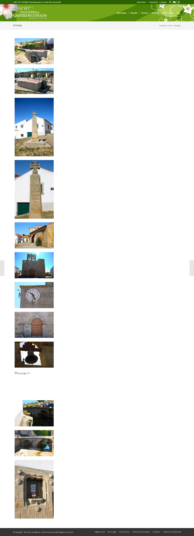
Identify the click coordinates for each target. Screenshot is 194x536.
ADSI (58, 532)
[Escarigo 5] (34, 217)
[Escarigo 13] (34, 307)
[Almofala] (2, 268)
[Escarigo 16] (34, 336)
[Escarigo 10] (34, 277)
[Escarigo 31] (34, 373)
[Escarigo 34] (34, 425)
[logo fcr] (32, 12)
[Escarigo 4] (34, 155)
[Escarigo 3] (34, 247)
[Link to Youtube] (174, 2)
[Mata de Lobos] (192, 268)
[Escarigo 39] (34, 455)
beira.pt (70, 532)
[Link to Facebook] (170, 2)
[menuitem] (141, 2)
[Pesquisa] (178, 12)
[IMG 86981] (34, 517)
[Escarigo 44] (34, 93)
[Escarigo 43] (34, 63)
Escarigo (17, 25)
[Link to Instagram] (179, 2)
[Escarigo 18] (34, 366)
